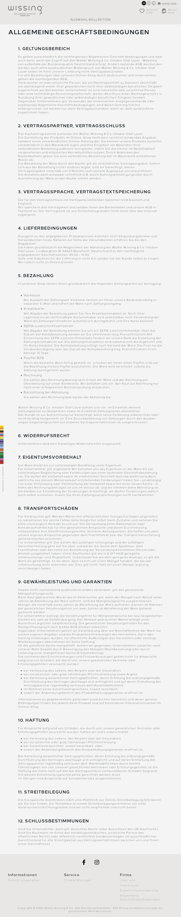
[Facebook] (84, 862)
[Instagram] (97, 862)
